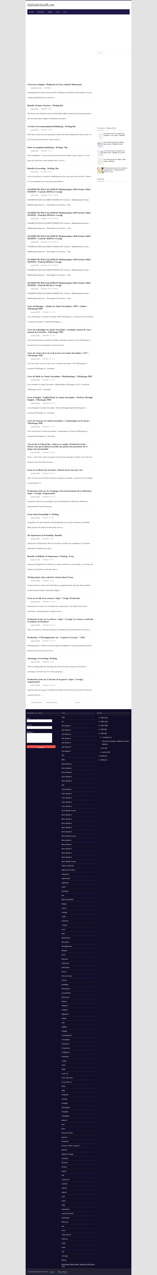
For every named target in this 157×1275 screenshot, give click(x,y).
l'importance (66, 1044)
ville (63, 1252)
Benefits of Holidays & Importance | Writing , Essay (50, 556)
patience (64, 1120)
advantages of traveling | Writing (42, 658)
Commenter (47, 87)
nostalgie (65, 1103)
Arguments (65, 883)
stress (64, 1201)
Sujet (63, 1205)
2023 (102, 729)
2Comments (46, 625)
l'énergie (64, 1031)
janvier (105, 752)
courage (64, 925)
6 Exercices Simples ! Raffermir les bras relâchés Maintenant (54, 84)
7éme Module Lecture (69, 810)
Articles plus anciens (51, 702)
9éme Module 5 (67, 857)
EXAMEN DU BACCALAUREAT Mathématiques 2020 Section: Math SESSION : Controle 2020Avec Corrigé (58, 237)
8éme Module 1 (67, 815)
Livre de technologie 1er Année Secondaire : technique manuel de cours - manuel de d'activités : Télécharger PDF (59, 331)
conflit (64, 916)
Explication (65, 963)
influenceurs (66, 997)
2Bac (63, 760)
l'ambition (65, 1010)
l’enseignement (67, 1035)
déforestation (66, 938)
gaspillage (65, 984)
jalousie (64, 1001)
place (63, 1129)
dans (63, 933)
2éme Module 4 (67, 777)
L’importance (66, 1048)
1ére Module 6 (66, 747)
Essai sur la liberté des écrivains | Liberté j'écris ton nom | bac (55, 470)
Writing (50, 108)
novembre (106, 737)
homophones (66, 989)
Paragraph (65, 1112)
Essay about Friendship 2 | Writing (43, 514)
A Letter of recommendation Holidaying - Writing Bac (51, 126)
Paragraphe (65, 1116)
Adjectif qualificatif (68, 866)
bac (63, 895)
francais (64, 980)
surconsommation (67, 1213)
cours (63, 929)
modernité (65, 1095)
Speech (64, 1192)
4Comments (46, 403)
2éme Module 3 (67, 772)
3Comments (46, 496)
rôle (63, 1175)
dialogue (64, 950)
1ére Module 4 (66, 738)
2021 (102, 733)
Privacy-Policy (62, 1272)
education (65, 959)
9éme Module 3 (67, 849)
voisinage (65, 1256)
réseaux (64, 1167)
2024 (102, 725)
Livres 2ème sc (67, 1082)
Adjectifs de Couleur (68, 870)
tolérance (65, 1239)
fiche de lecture (67, 976)
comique (64, 912)
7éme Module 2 (67, 793)
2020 (102, 756)
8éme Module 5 (67, 832)
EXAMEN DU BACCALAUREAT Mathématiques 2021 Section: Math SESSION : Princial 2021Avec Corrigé (58, 284)
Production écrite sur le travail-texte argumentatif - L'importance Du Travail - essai (115, 170)
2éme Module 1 (67, 764)
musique (64, 1099)
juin (104, 748)
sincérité (64, 1184)
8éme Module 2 (67, 819)
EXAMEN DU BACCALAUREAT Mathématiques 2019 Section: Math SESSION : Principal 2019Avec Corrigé (58, 214)
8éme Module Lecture (69, 836)
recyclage (65, 1158)
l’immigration (66, 1039)
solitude (64, 1188)
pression (64, 1137)
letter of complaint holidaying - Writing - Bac (47, 147)
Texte (63, 1230)
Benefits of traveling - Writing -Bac (43, 168)
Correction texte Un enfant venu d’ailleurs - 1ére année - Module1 (114, 134)
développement (67, 946)
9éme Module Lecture (69, 861)
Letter (63, 1065)
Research (65, 1162)
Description (65, 942)
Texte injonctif (66, 1235)
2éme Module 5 (67, 781)
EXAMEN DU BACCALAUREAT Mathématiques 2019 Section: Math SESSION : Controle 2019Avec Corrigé (58, 190)
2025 (102, 721)
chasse (64, 908)
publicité (64, 1150)
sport (63, 1196)
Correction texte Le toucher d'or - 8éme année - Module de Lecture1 (115, 151)
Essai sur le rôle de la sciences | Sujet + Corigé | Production (53, 598)
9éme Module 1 (67, 840)
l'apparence (65, 1014)
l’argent (64, 1018)
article (64, 887)
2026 (102, 718)
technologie (65, 1218)
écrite (63, 955)
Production (53, 452)
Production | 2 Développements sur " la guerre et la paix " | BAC (56, 637)
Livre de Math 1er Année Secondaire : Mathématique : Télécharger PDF (59, 376)
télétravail (65, 1222)
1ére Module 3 (66, 734)
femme (64, 972)
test (63, 1226)
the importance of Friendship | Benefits (44, 535)
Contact (51, 1272)
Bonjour (64, 904)
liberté (64, 1069)
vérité (63, 1247)
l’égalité (64, 1027)
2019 (102, 760)
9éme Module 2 (67, 844)
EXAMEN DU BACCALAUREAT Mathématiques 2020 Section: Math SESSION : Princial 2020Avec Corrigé (58, 260)
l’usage (64, 1061)
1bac (63, 717)
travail (64, 1243)
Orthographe (66, 1107)
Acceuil (31, 12)
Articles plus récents (36, 702)
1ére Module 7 (66, 751)
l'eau (63, 1023)
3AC (63, 785)
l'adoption (65, 1006)
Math (63, 1090)
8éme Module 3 (67, 823)
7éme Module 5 (67, 806)
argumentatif (66, 878)
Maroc (64, 1086)
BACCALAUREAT (53, 195)
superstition (65, 1209)
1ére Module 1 (66, 726)
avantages (65, 891)
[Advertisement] (78, 32)
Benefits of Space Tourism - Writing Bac (45, 105)
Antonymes (65, 874)
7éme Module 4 (67, 802)
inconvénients (66, 993)
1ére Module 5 (66, 743)
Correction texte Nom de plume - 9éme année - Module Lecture (114, 143)
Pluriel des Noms (67, 1133)
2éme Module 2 (67, 768)
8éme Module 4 (67, 827)
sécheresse (65, 1179)
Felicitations (66, 967)
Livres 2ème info (67, 1078)
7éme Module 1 (67, 789)
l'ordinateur (65, 1056)
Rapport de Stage (67, 1154)
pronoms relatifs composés (71, 1146)
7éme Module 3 (67, 798)
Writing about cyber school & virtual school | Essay (50, 577)
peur (63, 1124)
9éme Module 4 (67, 853)
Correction (65, 921)
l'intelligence (66, 1052)
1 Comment (44, 171)
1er (63, 721)
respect (64, 1171)
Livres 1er (52, 312)
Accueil (77, 702)
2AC (63, 755)
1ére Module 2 (66, 730)
